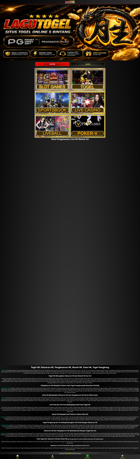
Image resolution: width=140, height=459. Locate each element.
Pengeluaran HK (6, 388)
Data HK (4, 397)
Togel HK (3, 370)
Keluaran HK (4, 433)
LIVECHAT (122, 458)
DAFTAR (52, 64)
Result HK (3, 417)
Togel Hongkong (5, 425)
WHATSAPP (87, 458)
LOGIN (87, 64)
